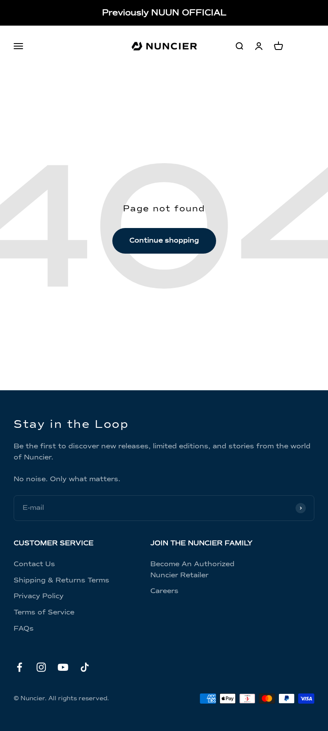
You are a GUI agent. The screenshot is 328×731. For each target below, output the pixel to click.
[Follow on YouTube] (63, 667)
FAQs (24, 628)
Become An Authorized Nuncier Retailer (192, 569)
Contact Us (34, 564)
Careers (164, 591)
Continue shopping (164, 240)
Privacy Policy (39, 596)
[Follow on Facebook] (19, 667)
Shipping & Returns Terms (61, 580)
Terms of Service (44, 612)
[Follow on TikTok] (85, 667)
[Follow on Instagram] (41, 667)
